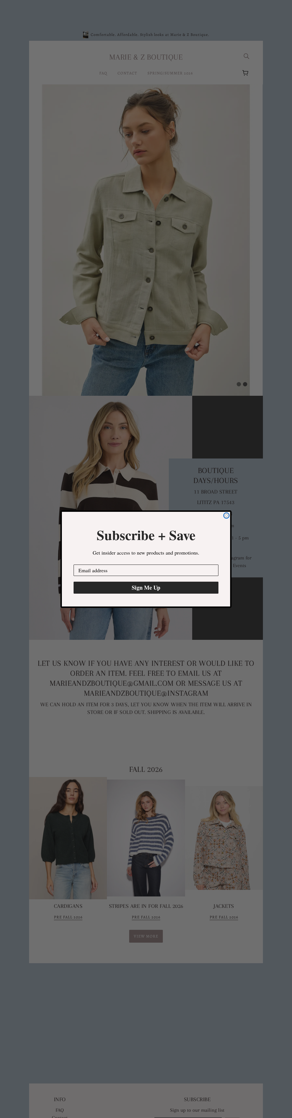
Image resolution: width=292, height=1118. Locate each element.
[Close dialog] (226, 515)
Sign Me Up (146, 587)
